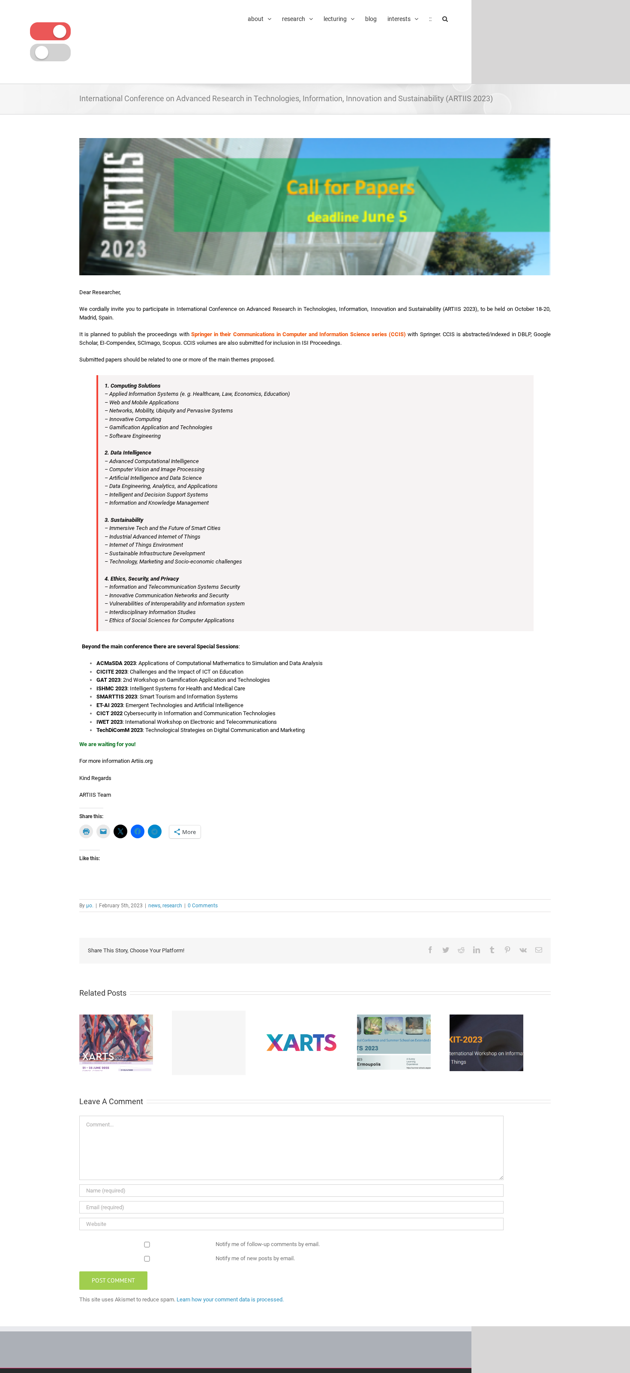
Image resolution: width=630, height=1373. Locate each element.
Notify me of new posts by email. (255, 1258)
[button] (445, 18)
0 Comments (203, 906)
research (172, 906)
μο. (89, 906)
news (154, 906)
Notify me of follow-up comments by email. (268, 1244)
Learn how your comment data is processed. (230, 1299)
